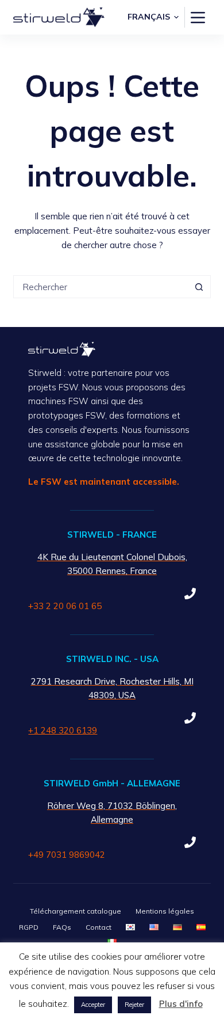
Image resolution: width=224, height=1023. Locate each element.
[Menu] (198, 17)
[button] (153, 17)
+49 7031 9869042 (66, 854)
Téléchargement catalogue (75, 911)
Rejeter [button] (134, 1005)
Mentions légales (165, 911)
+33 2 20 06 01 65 (65, 605)
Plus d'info (181, 1003)
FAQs (62, 927)
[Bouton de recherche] (199, 287)
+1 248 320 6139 (62, 730)
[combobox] (101, 286)
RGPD (28, 927)
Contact (98, 927)
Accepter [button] (93, 1005)
